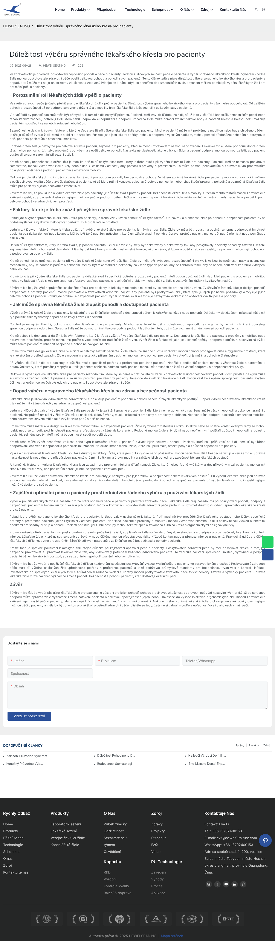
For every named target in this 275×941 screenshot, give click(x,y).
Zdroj (266, 745)
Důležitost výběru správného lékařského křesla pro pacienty (84, 26)
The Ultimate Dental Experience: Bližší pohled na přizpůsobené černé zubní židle (207, 763)
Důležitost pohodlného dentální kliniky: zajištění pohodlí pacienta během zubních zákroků (116, 755)
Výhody (157, 879)
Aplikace (158, 893)
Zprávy (240, 745)
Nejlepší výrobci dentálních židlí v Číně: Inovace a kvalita (207, 755)
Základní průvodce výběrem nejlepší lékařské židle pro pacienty (29, 756)
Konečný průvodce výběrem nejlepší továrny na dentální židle (25, 763)
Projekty (254, 745)
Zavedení (158, 872)
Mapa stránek (172, 936)
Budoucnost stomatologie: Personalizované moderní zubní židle (116, 763)
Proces (156, 886)
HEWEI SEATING (16, 26)
